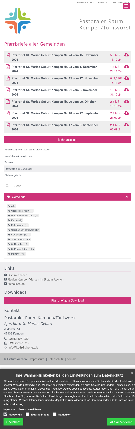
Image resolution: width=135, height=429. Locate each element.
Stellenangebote (13, 175)
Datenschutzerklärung (29, 409)
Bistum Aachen (85, 2)
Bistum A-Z (103, 2)
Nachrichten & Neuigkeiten (18, 156)
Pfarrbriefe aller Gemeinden (18, 168)
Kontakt (71, 359)
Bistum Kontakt (122, 2)
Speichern (13, 422)
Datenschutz (55, 359)
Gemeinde (18, 197)
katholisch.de (16, 284)
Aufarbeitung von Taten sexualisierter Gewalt (27, 149)
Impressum (37, 359)
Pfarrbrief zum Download (67, 300)
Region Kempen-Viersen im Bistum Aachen (35, 279)
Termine (9, 162)
